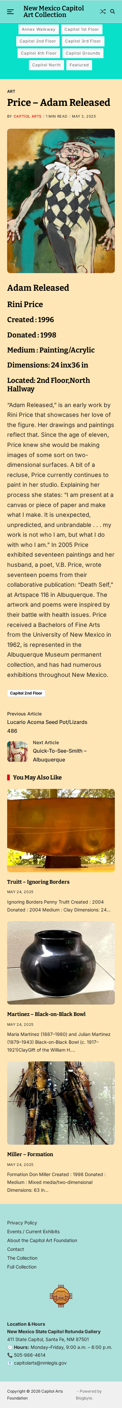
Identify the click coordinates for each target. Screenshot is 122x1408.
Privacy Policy (22, 1222)
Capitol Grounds (83, 53)
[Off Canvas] (10, 11)
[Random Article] (103, 11)
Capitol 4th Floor (39, 53)
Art (11, 91)
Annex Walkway (39, 29)
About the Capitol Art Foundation (42, 1240)
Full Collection (21, 1266)
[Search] (112, 11)
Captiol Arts (28, 116)
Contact (15, 1249)
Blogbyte (84, 1398)
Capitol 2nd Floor (38, 41)
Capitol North (46, 64)
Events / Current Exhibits (33, 1231)
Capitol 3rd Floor (83, 41)
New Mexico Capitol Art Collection (53, 11)
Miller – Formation (30, 1154)
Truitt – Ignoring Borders (38, 882)
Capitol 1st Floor (81, 29)
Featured (79, 64)
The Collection (22, 1258)
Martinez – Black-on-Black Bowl (46, 1014)
